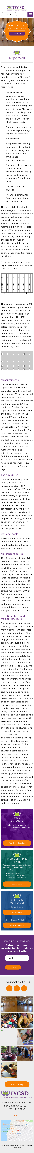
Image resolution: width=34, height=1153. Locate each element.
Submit (13, 967)
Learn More (17, 884)
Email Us (17, 1115)
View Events (17, 912)
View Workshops (17, 925)
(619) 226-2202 (17, 1109)
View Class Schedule (17, 843)
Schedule (17, 33)
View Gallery (17, 1084)
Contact (9, 14)
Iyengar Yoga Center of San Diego (17, 8)
